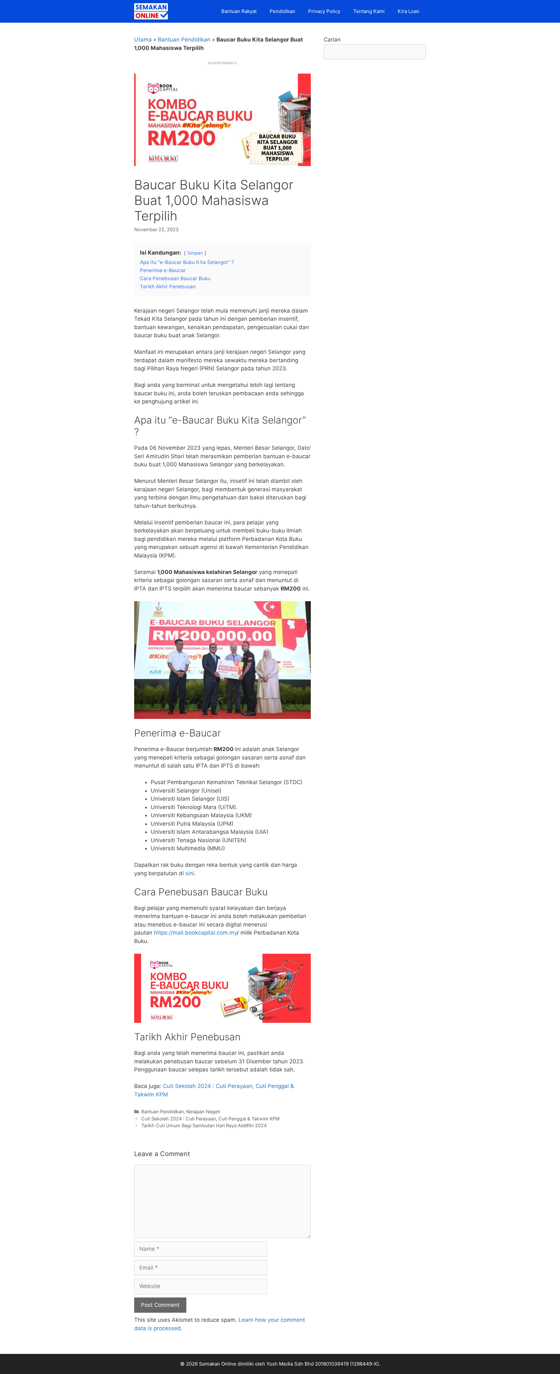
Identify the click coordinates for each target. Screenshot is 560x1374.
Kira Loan (408, 11)
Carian (332, 39)
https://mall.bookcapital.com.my (194, 932)
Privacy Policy (324, 11)
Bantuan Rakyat (239, 11)
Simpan (195, 253)
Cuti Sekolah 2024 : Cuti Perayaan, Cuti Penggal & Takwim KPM (210, 1118)
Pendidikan (282, 11)
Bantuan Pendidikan (184, 39)
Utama (143, 39)
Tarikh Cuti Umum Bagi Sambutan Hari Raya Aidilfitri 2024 (204, 1125)
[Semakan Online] (152, 11)
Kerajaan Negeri (203, 1111)
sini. (190, 873)
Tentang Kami (369, 11)
